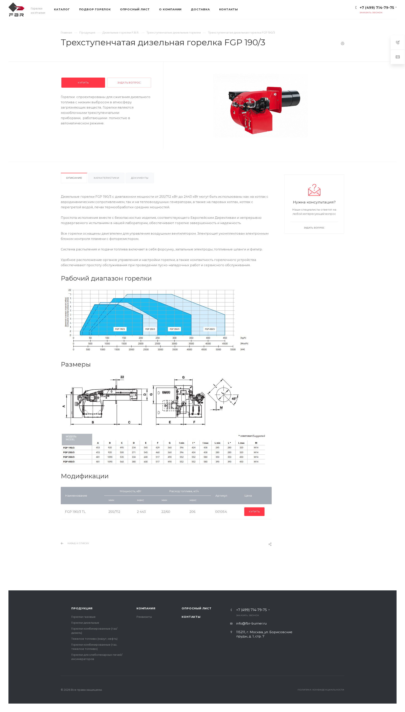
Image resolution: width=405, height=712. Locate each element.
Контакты (191, 616)
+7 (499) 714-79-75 (377, 8)
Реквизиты (144, 616)
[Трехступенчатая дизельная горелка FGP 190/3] (260, 105)
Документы (139, 177)
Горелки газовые (83, 616)
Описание (74, 177)
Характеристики (106, 177)
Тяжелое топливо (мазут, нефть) (94, 638)
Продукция (82, 608)
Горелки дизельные (85, 622)
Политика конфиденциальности (321, 689)
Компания (145, 608)
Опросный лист (196, 608)
